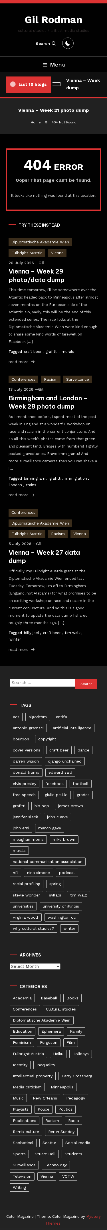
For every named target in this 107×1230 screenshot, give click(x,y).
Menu (58, 64)
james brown (70, 806)
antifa (61, 717)
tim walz (72, 633)
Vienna (57, 252)
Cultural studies (61, 1009)
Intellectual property (33, 1076)
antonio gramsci (28, 728)
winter (15, 639)
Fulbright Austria (27, 252)
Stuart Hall (45, 1154)
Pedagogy (75, 1098)
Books (72, 998)
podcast (67, 872)
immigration (76, 478)
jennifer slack (25, 817)
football (80, 783)
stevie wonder (26, 895)
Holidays (80, 1053)
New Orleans (45, 1098)
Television (22, 1176)
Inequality (46, 1065)
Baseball (49, 998)
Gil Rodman (53, 20)
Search (43, 43)
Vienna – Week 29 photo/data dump (36, 275)
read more (19, 361)
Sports (19, 1154)
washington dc (62, 917)
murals (68, 351)
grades (83, 794)
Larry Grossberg (77, 1076)
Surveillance (77, 379)
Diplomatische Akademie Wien (40, 242)
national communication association (47, 861)
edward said (60, 772)
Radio (73, 1120)
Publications (24, 1120)
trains (31, 485)
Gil (41, 262)
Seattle (49, 1142)
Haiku (58, 1053)
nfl (15, 872)
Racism (51, 379)
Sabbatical (23, 1142)
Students (73, 1154)
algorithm (38, 717)
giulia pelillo (56, 794)
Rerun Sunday (61, 1131)
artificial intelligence (72, 728)
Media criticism (27, 1087)
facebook (54, 783)
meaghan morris (28, 839)
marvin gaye (49, 828)
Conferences (23, 379)
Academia (22, 998)
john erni (21, 828)
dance (83, 750)
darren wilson (26, 761)
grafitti (52, 351)
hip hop (42, 806)
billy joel (31, 633)
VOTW (68, 1176)
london (15, 485)
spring (55, 883)
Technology (56, 1165)
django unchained (65, 761)
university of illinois (61, 906)
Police (43, 1109)
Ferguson (48, 1042)
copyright (47, 739)
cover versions (26, 750)
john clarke (57, 817)
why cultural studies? (33, 928)
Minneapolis (62, 1087)
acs (16, 717)
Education (22, 1031)
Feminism (22, 1042)
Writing (19, 1187)
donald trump (26, 772)
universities (23, 906)
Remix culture (26, 1131)
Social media (77, 1142)
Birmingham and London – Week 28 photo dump (48, 402)
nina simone (38, 872)
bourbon (21, 739)
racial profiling (26, 883)
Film (70, 1042)
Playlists (21, 1109)
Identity (20, 1065)
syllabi (55, 895)
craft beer (33, 351)
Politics (65, 1109)
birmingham (34, 478)
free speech (24, 794)
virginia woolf (26, 917)
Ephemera (51, 1031)
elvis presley (24, 783)
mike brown (64, 839)
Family (76, 1031)
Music (18, 1098)
